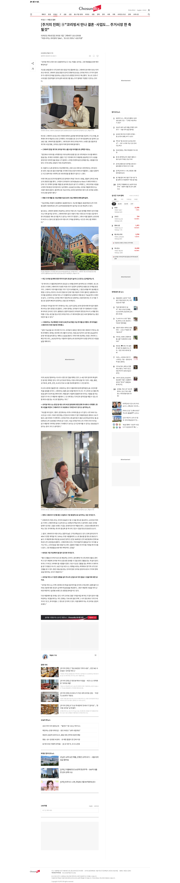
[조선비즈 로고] (90, 8)
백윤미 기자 (53, 655)
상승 (115, 199)
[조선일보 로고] (34, 2)
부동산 (43, 20)
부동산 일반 (51, 20)
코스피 (120, 204)
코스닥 (126, 204)
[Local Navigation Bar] (31, 14)
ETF (132, 204)
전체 (114, 204)
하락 (122, 199)
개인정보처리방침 (56, 873)
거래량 (136, 199)
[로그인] (149, 10)
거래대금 (128, 199)
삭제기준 (96, 806)
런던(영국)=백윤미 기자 (47, 53)
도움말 (91, 806)
